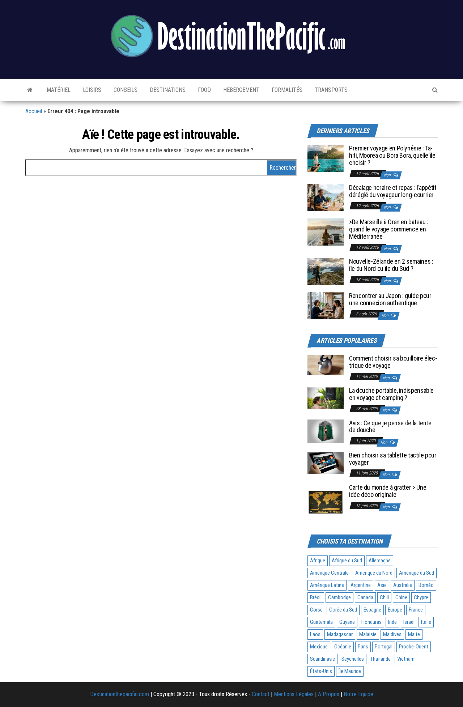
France (416, 609)
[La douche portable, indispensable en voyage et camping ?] (325, 397)
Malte (414, 634)
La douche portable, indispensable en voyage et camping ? (391, 394)
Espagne (372, 609)
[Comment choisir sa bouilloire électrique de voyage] (325, 364)
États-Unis (321, 671)
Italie (426, 622)
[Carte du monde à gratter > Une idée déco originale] (325, 501)
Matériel (58, 89)
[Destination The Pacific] (30, 90)
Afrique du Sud (347, 560)
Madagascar (340, 634)
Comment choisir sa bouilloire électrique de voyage (393, 361)
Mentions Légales (294, 694)
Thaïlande (380, 659)
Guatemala (321, 622)
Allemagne (380, 560)
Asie (382, 585)
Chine (401, 597)
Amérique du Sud (416, 573)
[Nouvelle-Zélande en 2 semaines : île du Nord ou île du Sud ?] (325, 271)
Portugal (383, 646)
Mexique (319, 646)
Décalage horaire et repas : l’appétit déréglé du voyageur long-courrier (393, 191)
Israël (409, 622)
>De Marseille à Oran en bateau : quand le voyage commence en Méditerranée (388, 229)
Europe (395, 609)
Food (203, 89)
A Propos (328, 694)
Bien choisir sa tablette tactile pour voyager (393, 458)
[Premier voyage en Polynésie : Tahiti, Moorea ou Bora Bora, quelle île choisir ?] (325, 157)
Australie (402, 585)
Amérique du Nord (373, 573)
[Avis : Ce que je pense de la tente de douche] (325, 430)
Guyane (347, 622)
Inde (392, 622)
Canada (365, 597)
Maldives (392, 634)
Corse (316, 609)
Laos (315, 634)
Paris (363, 646)
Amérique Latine (327, 585)
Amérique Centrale (329, 573)
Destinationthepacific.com (119, 694)
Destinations (167, 89)
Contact (260, 694)
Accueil (33, 111)
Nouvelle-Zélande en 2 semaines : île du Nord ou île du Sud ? (391, 264)
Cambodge (339, 597)
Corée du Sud (343, 609)
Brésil (316, 597)
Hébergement (240, 89)
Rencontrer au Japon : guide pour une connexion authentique (390, 299)
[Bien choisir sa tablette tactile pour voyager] (325, 462)
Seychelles (352, 659)
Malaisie (368, 634)
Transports (330, 89)
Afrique (317, 560)
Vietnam (406, 659)
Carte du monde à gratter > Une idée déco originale (387, 491)
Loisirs (91, 89)
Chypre (421, 597)
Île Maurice (350, 671)
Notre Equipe (358, 694)
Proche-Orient (413, 646)
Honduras (371, 622)
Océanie (342, 646)
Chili (384, 597)
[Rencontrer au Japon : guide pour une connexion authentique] (325, 305)
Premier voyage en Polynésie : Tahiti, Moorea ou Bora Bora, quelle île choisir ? (392, 155)
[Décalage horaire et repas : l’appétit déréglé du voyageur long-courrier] (325, 197)
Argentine (361, 585)
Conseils (124, 89)
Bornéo (426, 585)
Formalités (286, 89)
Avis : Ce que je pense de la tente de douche (390, 426)
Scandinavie (322, 659)
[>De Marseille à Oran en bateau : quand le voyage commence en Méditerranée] (325, 231)
